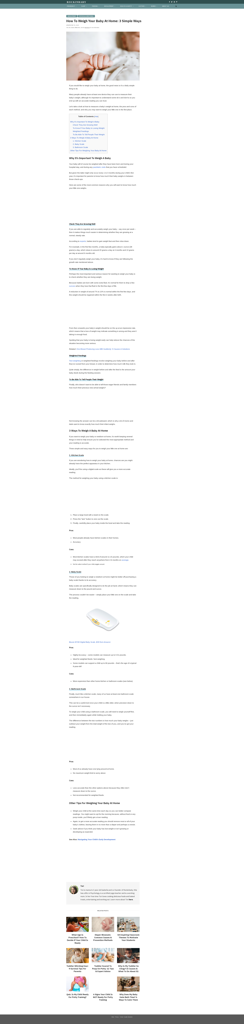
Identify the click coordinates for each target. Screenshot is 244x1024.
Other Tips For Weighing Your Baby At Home (88, 151)
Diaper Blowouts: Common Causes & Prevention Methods (103, 937)
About (113, 1017)
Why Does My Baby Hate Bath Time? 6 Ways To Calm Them (128, 997)
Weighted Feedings (81, 131)
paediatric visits (99, 167)
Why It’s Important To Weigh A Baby (84, 122)
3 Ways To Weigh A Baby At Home (84, 138)
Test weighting (75, 361)
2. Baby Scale (78, 144)
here (131, 899)
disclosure (87, 27)
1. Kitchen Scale (79, 141)
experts (83, 241)
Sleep (83, 6)
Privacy (117, 1017)
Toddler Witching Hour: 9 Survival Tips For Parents (78, 969)
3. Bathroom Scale (80, 147)
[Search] (176, 6)
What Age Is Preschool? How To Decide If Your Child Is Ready (77, 938)
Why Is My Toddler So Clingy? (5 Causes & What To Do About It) (128, 969)
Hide (96, 116)
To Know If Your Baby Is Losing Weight (88, 128)
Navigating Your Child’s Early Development (96, 839)
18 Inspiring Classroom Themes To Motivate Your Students (128, 937)
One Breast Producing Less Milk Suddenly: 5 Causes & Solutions (103, 349)
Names (153, 6)
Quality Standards (128, 1017)
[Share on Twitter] (57, 101)
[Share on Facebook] (57, 96)
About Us (165, 6)
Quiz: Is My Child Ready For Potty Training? (78, 995)
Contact (122, 1017)
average (125, 560)
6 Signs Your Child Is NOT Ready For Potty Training (103, 997)
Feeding (95, 6)
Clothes (142, 6)
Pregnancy (71, 6)
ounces (72, 286)
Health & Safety (126, 6)
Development (109, 6)
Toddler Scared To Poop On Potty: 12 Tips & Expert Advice (103, 969)
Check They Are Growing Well (85, 125)
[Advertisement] (103, 205)
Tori (82, 886)
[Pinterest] (57, 91)
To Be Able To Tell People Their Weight (89, 135)
